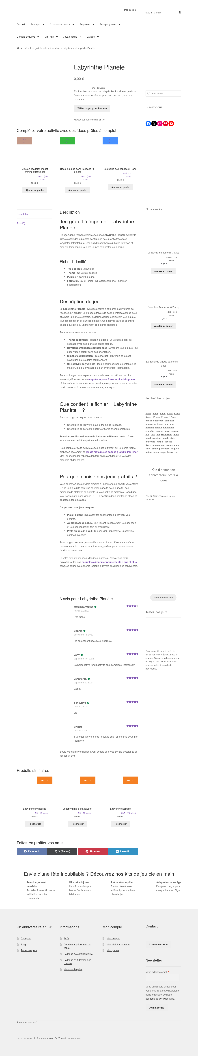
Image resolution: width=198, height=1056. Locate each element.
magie (169, 444)
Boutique (35, 24)
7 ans (170, 413)
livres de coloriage (155, 444)
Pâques (175, 448)
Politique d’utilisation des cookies (77, 961)
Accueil (21, 24)
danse (158, 427)
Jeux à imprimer (52, 48)
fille (147, 434)
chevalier (169, 423)
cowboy (150, 427)
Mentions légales (73, 969)
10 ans (156, 417)
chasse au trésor (154, 423)
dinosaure (168, 427)
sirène (149, 452)
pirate (155, 448)
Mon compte (130, 9)
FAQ (66, 938)
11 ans (164, 417)
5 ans (155, 413)
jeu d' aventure (153, 438)
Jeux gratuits (70, 36)
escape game (163, 431)
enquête (150, 431)
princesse (164, 448)
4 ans (148, 413)
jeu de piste (169, 438)
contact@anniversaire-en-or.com (163, 658)
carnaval (169, 420)
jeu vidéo (150, 441)
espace (175, 431)
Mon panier (113, 950)
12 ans (172, 417)
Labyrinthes (68, 48)
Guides (91, 36)
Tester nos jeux (29, 950)
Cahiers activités (26, 36)
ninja (176, 444)
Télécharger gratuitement (92, 108)
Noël (148, 448)
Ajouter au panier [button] (35, 190)
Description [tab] (23, 214)
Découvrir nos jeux (163, 597)
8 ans (177, 413)
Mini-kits (49, 36)
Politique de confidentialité (78, 954)
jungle (160, 441)
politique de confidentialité (160, 998)
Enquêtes (85, 24)
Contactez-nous (158, 944)
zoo (176, 452)
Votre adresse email (157, 972)
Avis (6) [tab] (21, 223)
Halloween (166, 434)
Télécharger (34, 823)
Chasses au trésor (60, 24)
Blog (23, 944)
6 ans (163, 413)
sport (156, 452)
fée (158, 434)
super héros (166, 452)
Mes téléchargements (118, 944)
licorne (168, 441)
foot (153, 434)
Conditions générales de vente (77, 946)
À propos (26, 938)
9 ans (148, 417)
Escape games (108, 24)
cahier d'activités (155, 420)
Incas (176, 434)
